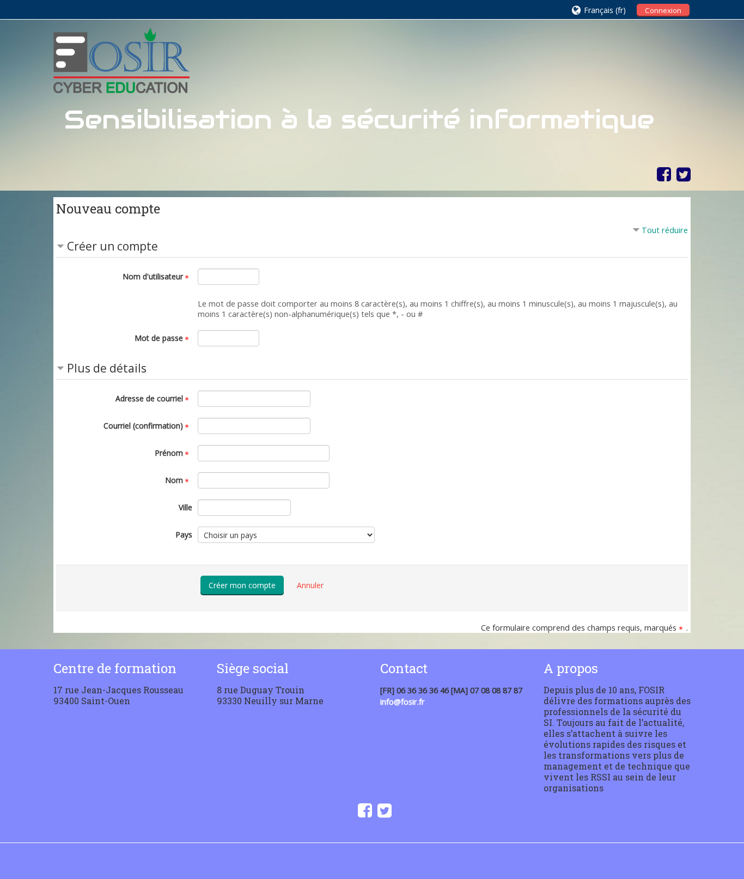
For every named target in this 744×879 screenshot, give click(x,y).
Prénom (169, 453)
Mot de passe (159, 338)
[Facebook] (661, 174)
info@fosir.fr (402, 702)
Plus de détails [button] (107, 368)
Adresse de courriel (149, 398)
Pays (183, 534)
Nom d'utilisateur (153, 276)
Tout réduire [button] (665, 230)
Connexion (663, 10)
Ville (185, 507)
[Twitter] (681, 174)
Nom (174, 480)
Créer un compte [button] (112, 246)
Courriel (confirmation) (143, 425)
